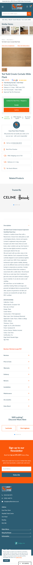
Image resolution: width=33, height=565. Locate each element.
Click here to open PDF (15, 349)
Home (3, 39)
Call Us (16, 110)
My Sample (25, 563)
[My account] (27, 6)
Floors (15, 318)
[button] (14, 434)
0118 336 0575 (17, 143)
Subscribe (16, 475)
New (7, 339)
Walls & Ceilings (22, 318)
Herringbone (24, 428)
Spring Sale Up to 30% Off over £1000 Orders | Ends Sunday (16, 1)
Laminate (8, 428)
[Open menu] (3, 7)
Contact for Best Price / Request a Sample (16, 103)
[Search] (29, 14)
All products (10, 39)
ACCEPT (6, 560)
